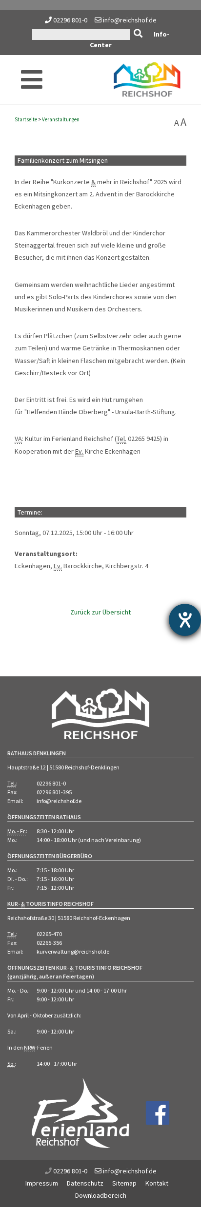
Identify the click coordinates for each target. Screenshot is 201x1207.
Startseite (26, 119)
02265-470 (49, 934)
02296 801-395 (54, 792)
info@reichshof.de (129, 20)
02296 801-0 (70, 20)
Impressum (41, 1183)
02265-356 (49, 942)
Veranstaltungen (61, 119)
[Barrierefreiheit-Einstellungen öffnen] (185, 620)
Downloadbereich (100, 1195)
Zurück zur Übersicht (100, 612)
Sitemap (124, 1183)
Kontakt (156, 1183)
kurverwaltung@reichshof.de (73, 951)
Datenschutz (85, 1183)
